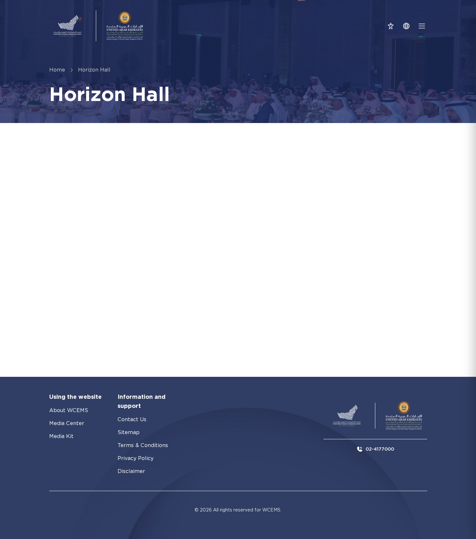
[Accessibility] (391, 26)
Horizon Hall (94, 70)
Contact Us (132, 419)
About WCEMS (68, 410)
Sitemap (129, 432)
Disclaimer (131, 471)
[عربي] (406, 26)
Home (57, 70)
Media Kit (61, 436)
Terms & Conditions (143, 445)
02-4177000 (380, 449)
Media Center (66, 423)
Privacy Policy (135, 458)
